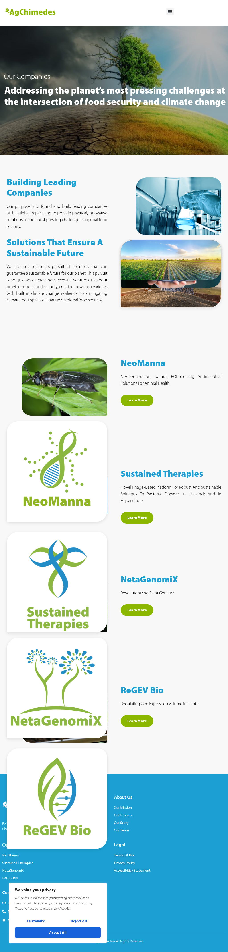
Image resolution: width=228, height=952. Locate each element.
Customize (36, 921)
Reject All (79, 921)
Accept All (58, 933)
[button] (170, 11)
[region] (58, 913)
